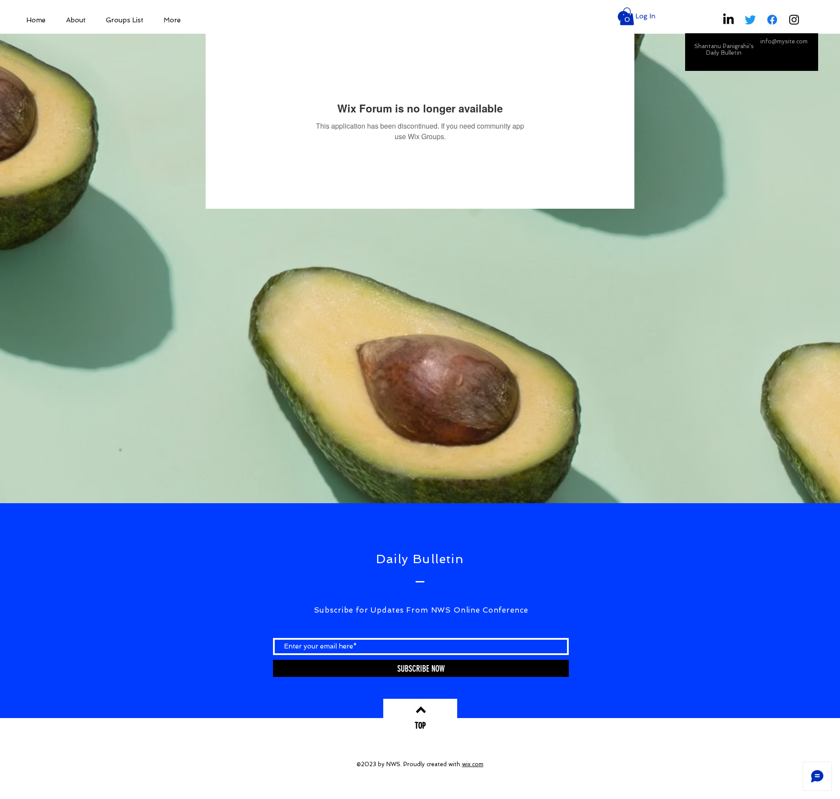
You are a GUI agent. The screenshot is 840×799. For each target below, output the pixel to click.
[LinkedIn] (728, 19)
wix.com (472, 764)
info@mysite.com (784, 41)
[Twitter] (750, 19)
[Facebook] (772, 19)
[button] (627, 16)
